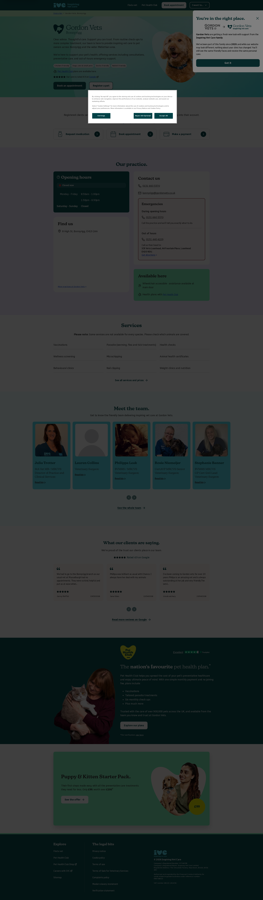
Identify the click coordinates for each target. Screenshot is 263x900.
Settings (101, 116)
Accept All (163, 116)
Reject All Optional (143, 116)
